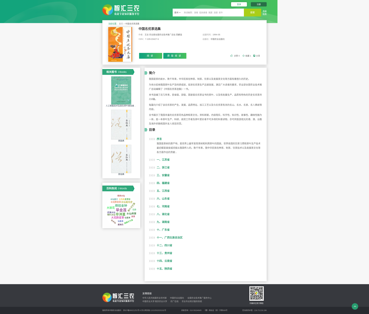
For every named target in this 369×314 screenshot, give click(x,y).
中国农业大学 (148, 301)
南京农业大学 (161, 301)
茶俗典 (121, 174)
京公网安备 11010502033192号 (153, 310)
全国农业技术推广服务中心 (199, 298)
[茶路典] (121, 125)
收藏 (248, 56)
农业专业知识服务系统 (192, 301)
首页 (121, 23)
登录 (239, 4)
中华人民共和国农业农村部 (154, 298)
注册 (259, 4)
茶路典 (121, 141)
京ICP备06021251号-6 (132, 310)
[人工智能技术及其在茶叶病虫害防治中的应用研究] (121, 90)
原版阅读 (174, 55)
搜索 (252, 12)
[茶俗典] (121, 159)
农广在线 (174, 301)
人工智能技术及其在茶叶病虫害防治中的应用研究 (128, 106)
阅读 (150, 55)
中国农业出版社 (177, 298)
